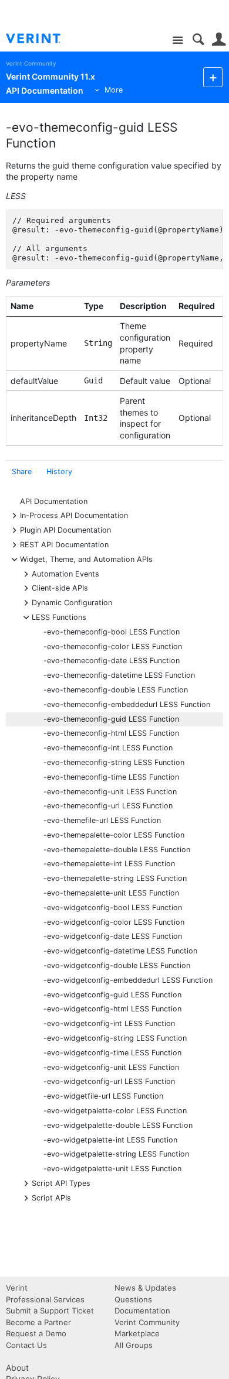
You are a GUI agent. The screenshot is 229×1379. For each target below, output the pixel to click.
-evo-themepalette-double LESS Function (116, 849)
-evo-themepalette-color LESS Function (113, 835)
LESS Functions (59, 617)
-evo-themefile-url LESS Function (102, 820)
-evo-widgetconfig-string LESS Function (115, 1038)
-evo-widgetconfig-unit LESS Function (111, 1067)
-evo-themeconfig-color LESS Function (112, 646)
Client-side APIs (60, 587)
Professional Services (45, 1299)
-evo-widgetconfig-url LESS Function (109, 1081)
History (59, 471)
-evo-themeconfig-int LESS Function (108, 747)
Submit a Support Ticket (50, 1310)
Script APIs (51, 1197)
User (218, 39)
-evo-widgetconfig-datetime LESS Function (120, 950)
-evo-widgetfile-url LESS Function (103, 1096)
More (114, 89)
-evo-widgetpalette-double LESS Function (118, 1125)
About (17, 1368)
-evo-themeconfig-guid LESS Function (111, 719)
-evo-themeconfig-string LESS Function (113, 762)
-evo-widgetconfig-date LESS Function (112, 936)
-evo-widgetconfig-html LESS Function (112, 1008)
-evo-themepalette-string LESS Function (115, 878)
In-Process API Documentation (74, 515)
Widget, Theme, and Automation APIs (86, 559)
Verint (17, 1287)
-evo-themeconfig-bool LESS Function (111, 631)
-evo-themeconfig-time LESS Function (111, 777)
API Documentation (53, 501)
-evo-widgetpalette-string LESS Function (116, 1154)
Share (22, 471)
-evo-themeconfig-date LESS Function (111, 660)
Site (177, 40)
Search (198, 39)
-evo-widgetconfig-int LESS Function (109, 1023)
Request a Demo (36, 1333)
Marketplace (137, 1333)
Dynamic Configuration (72, 602)
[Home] (42, 39)
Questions (133, 1299)
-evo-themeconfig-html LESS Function (111, 733)
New (213, 77)
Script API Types (61, 1183)
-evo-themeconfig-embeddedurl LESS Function (126, 704)
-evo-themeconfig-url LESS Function (108, 805)
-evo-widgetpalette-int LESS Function (110, 1140)
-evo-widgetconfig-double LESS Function (116, 965)
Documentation (142, 1310)
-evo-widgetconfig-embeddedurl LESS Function (128, 980)
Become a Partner (38, 1322)
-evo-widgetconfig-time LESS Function (112, 1052)
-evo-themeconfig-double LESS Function (115, 689)
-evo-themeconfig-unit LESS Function (110, 791)
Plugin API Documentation (65, 529)
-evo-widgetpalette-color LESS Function (115, 1110)
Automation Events (65, 573)
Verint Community (31, 63)
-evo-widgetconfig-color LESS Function (113, 922)
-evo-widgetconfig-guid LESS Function (112, 994)
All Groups (133, 1345)
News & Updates (145, 1287)
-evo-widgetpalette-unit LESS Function (112, 1168)
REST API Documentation (64, 544)
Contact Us (26, 1345)
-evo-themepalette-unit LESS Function (111, 893)
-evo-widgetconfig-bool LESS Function (112, 907)
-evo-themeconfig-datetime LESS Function (119, 675)
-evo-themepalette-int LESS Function (109, 863)
